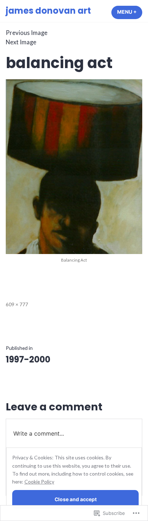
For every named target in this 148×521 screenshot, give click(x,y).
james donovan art (48, 11)
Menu (129, 12)
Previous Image (26, 32)
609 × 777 (17, 304)
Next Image (21, 42)
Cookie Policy (39, 481)
